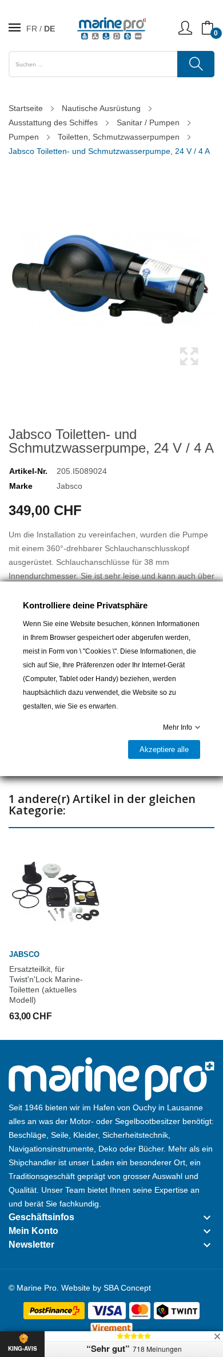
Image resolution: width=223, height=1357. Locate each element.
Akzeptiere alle (164, 749)
